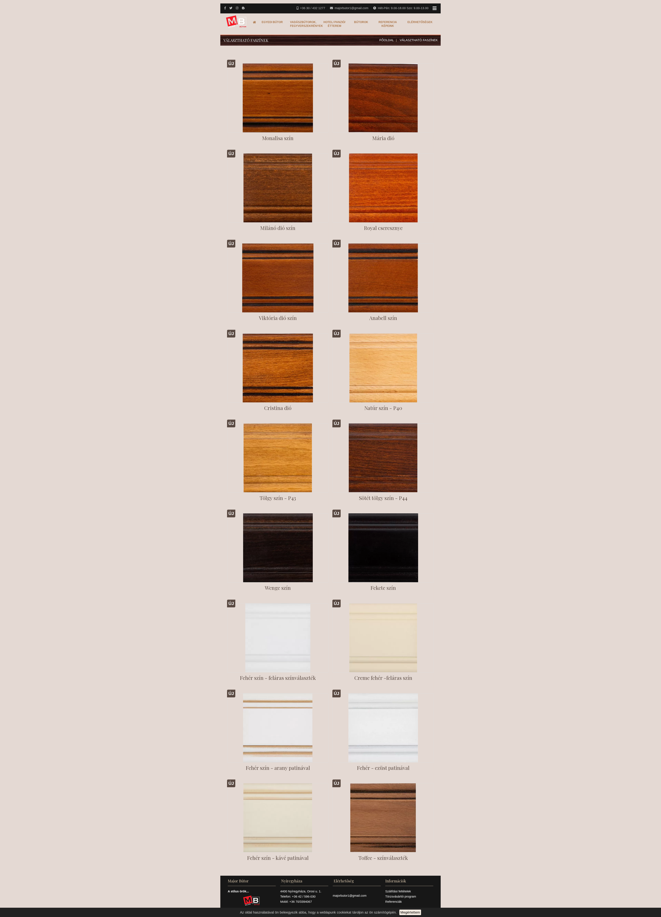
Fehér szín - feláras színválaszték (278, 677)
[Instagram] (237, 8)
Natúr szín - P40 (383, 407)
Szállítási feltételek (398, 891)
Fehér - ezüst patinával (383, 767)
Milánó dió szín (277, 227)
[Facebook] (225, 8)
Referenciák (393, 901)
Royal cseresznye (383, 227)
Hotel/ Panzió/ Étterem (334, 24)
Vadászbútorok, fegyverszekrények (303, 24)
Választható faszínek (419, 40)
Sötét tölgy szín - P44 (383, 497)
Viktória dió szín (278, 317)
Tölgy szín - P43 (278, 497)
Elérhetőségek (420, 22)
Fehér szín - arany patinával (278, 767)
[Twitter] (231, 8)
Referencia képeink (388, 24)
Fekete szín (383, 587)
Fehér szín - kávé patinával (278, 857)
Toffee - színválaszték (383, 857)
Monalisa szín (277, 138)
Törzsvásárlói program (400, 896)
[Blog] (243, 8)
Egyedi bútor (272, 22)
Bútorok (361, 22)
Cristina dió (277, 407)
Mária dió (383, 138)
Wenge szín (278, 587)
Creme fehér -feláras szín (383, 677)
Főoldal (255, 22)
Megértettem (410, 912)
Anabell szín (383, 317)
